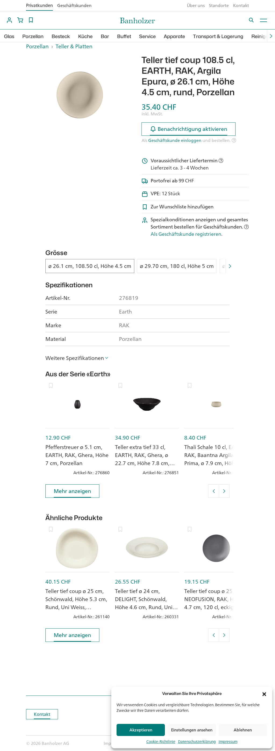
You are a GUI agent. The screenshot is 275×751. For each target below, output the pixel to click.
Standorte (219, 5)
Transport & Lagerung (218, 36)
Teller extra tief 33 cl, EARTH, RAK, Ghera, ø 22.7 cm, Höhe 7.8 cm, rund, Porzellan (142, 459)
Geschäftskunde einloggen (174, 140)
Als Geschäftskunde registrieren (186, 234)
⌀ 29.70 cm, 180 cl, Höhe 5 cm (177, 266)
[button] (264, 693)
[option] (79, 95)
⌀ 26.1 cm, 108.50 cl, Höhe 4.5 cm (89, 266)
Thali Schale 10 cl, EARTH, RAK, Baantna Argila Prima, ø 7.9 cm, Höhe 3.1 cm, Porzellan (215, 459)
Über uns (196, 5)
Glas (9, 36)
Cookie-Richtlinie (160, 741)
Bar (105, 36)
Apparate (174, 36)
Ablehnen (243, 730)
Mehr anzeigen (72, 491)
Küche (85, 36)
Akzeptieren (140, 730)
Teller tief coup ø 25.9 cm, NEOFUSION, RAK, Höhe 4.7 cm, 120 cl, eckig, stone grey (215, 603)
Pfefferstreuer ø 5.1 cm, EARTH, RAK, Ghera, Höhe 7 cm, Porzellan (76, 455)
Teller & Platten (74, 46)
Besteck (61, 36)
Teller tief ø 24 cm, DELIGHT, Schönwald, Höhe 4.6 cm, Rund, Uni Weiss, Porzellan (143, 603)
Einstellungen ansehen (191, 730)
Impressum (228, 741)
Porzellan (33, 36)
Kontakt (241, 5)
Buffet (124, 36)
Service (147, 36)
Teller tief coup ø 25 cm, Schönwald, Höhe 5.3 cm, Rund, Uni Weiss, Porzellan (76, 603)
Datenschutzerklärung (197, 741)
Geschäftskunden (74, 5)
